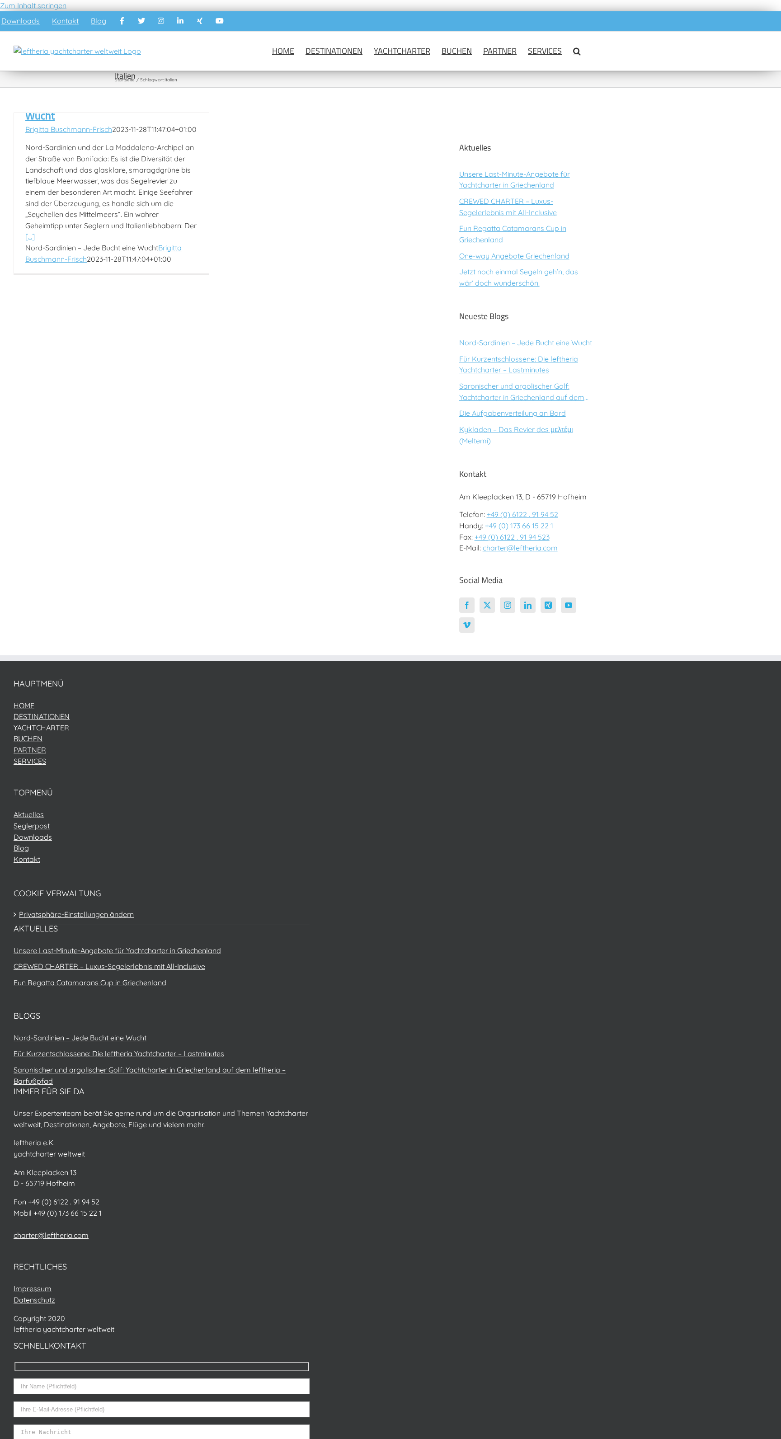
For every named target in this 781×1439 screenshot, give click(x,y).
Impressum (33, 1288)
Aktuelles (29, 814)
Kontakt (27, 859)
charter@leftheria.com (520, 547)
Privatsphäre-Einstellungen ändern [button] (76, 914)
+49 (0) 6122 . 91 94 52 (522, 514)
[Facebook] (467, 605)
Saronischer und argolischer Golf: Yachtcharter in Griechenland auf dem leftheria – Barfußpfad (521, 392)
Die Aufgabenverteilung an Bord (512, 413)
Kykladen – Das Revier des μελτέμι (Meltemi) (516, 435)
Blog (21, 847)
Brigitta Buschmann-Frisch (68, 129)
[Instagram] (507, 605)
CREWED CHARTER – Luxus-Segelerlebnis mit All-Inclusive (508, 207)
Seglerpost (32, 825)
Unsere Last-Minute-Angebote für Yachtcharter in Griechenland (514, 179)
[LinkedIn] (528, 605)
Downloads (33, 837)
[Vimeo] (467, 625)
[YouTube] (568, 605)
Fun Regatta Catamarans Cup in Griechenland (512, 234)
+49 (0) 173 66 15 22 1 (519, 525)
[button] (577, 51)
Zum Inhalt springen (33, 5)
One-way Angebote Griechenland (514, 255)
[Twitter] (487, 605)
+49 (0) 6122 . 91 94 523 (512, 536)
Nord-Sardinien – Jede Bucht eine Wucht (525, 342)
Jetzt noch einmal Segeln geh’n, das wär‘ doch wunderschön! (518, 277)
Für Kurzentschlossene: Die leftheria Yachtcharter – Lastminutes (518, 364)
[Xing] (548, 605)
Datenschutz (34, 1299)
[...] (30, 236)
